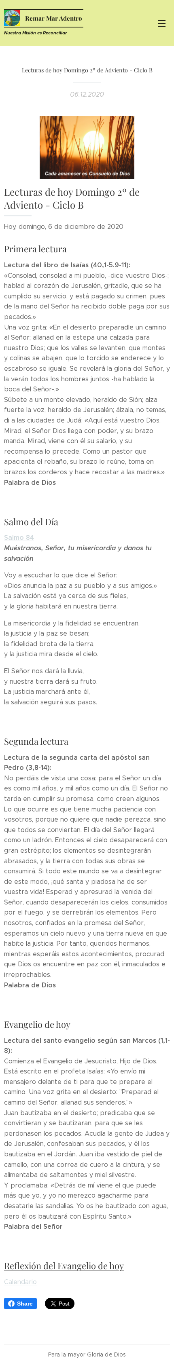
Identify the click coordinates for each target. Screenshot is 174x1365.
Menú (162, 23)
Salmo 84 (19, 537)
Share (25, 1303)
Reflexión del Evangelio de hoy (64, 1265)
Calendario (20, 1282)
